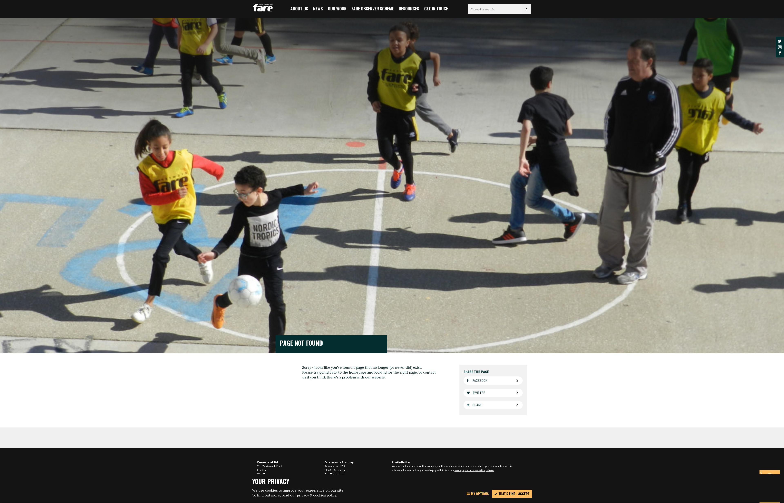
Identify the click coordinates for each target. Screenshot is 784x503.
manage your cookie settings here (474, 470)
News (318, 8)
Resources (409, 8)
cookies (319, 495)
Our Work (337, 8)
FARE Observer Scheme (373, 8)
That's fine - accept (514, 493)
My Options (479, 493)
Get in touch (436, 8)
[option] (392, 185)
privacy (303, 495)
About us (299, 8)
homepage (357, 372)
